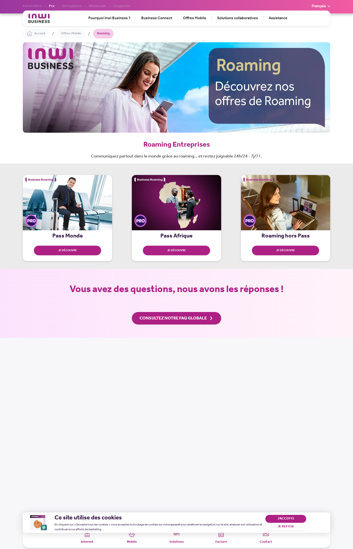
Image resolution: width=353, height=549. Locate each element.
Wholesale (97, 6)
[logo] (39, 18)
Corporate (121, 6)
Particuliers (32, 6)
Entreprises (72, 6)
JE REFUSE (286, 526)
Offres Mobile (71, 33)
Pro (52, 6)
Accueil (39, 33)
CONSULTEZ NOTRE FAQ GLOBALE (173, 318)
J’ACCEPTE (285, 518)
